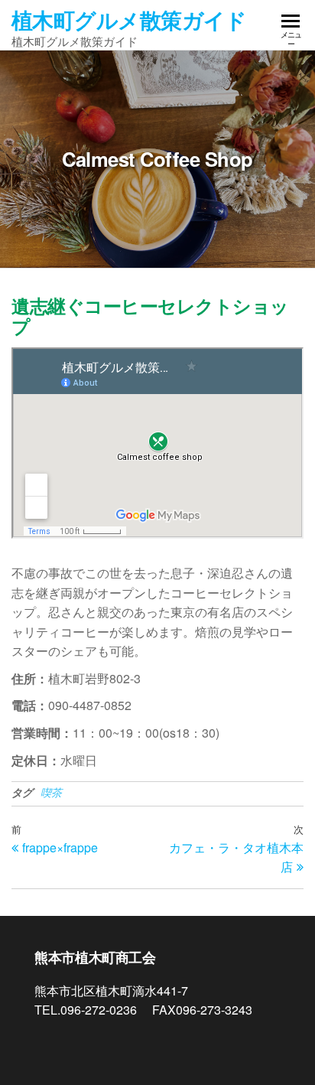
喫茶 (51, 792)
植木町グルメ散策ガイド (129, 19)
